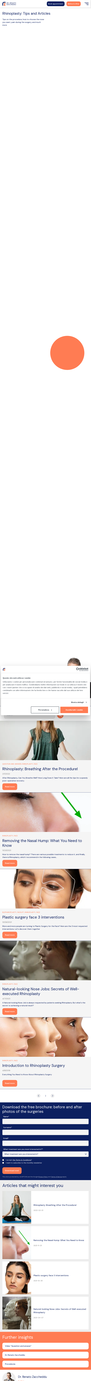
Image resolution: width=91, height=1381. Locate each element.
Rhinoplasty (27, 764)
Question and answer (11, 764)
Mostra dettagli (77, 702)
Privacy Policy (43, 1177)
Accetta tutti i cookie (74, 710)
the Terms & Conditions (22, 1160)
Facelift (20, 912)
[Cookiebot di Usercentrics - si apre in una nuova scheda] (78, 669)
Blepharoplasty (9, 912)
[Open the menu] (86, 3)
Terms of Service (56, 1177)
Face (36, 764)
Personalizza (43, 710)
